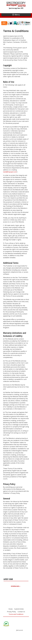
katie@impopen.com (10, 172)
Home (11, 609)
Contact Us (21, 612)
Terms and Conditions (16, 614)
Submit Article (19, 609)
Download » (15, 586)
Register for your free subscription (12, 596)
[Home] (16, 6)
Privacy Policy (11, 612)
